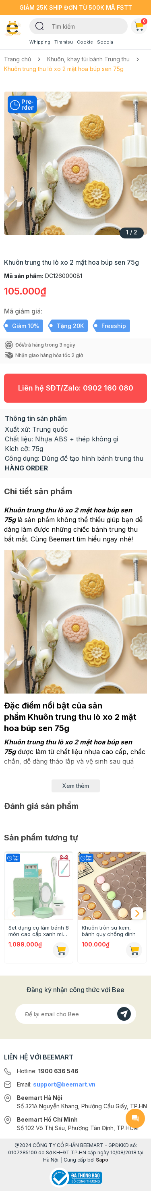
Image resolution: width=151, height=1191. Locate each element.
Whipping (39, 42)
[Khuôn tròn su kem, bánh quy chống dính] (112, 886)
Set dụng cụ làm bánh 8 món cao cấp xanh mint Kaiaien (38, 930)
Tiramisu (63, 42)
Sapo (102, 1160)
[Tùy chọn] (134, 950)
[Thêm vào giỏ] (61, 950)
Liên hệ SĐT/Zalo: (75, 388)
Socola (105, 42)
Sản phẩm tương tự (41, 837)
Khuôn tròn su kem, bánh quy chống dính (109, 930)
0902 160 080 (108, 388)
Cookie (85, 42)
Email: (56, 1084)
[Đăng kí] (124, 1014)
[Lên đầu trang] (135, 1181)
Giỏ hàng (144, 21)
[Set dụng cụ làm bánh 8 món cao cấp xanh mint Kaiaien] (38, 886)
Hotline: (48, 1071)
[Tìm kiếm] (39, 25)
